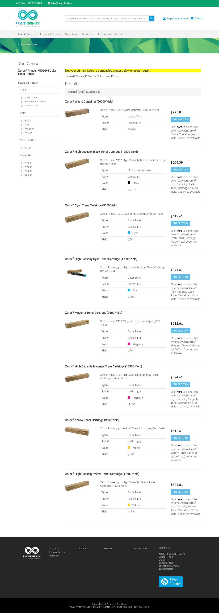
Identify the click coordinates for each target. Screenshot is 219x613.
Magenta (29, 128)
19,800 (28, 171)
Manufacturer (28, 140)
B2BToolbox (144, 606)
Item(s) (199, 18)
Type (23, 89)
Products (54, 548)
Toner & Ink (82, 548)
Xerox (28, 147)
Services (108, 548)
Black (28, 120)
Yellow (28, 132)
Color (23, 113)
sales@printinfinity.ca (61, 3)
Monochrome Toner (35, 101)
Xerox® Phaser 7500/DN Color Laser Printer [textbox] (93, 76)
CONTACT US (164, 548)
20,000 (28, 175)
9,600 (28, 163)
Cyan (27, 124)
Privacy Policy (98, 604)
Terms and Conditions (117, 604)
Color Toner (31, 97)
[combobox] (133, 76)
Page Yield (26, 155)
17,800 (28, 167)
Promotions (54, 556)
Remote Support (139, 548)
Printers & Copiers (57, 552)
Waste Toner (31, 105)
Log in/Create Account (178, 18)
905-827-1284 (34, 3)
